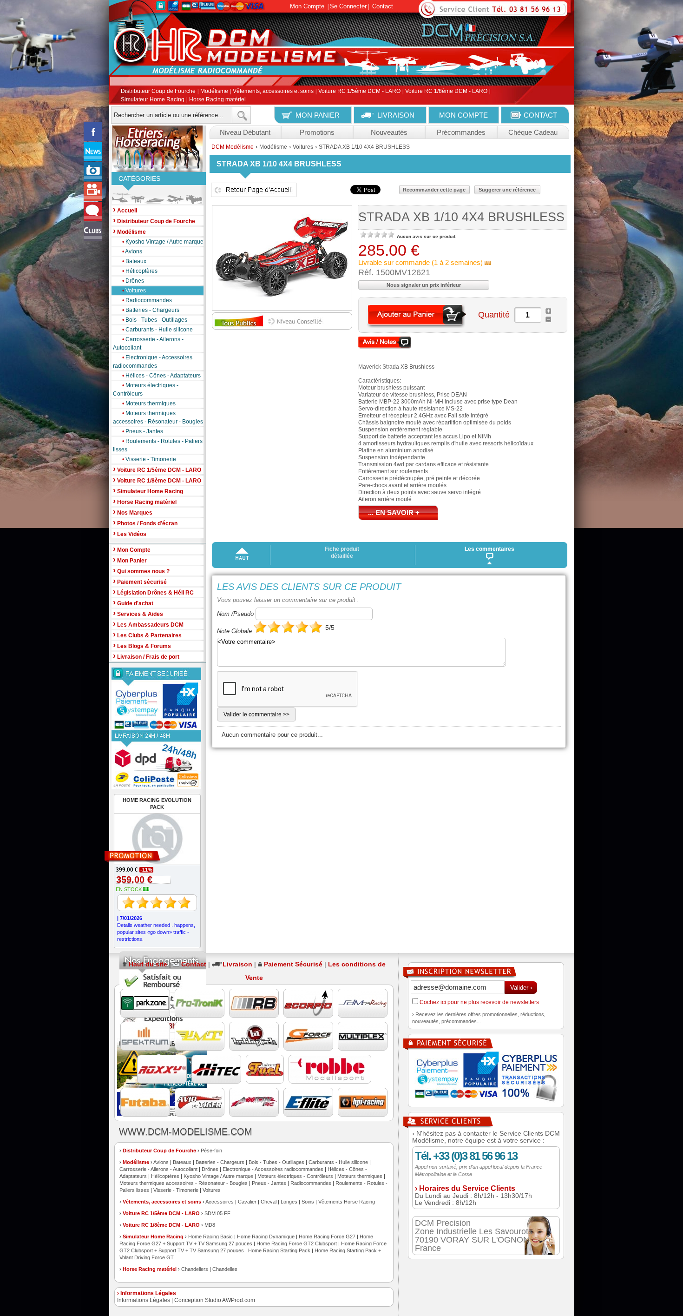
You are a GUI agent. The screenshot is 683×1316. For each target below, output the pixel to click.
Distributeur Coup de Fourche (158, 91)
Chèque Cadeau (533, 132)
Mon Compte (307, 6)
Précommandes (461, 132)
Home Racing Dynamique (266, 1236)
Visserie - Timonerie (149, 459)
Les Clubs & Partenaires (147, 634)
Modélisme (214, 91)
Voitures (134, 290)
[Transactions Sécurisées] (486, 1077)
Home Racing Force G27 (327, 1236)
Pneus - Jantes (142, 431)
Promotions (317, 132)
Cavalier (247, 1201)
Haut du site (148, 964)
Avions (132, 251)
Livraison (237, 964)
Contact (382, 6)
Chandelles (224, 1269)
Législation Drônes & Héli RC (153, 592)
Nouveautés (389, 132)
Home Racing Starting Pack (279, 1250)
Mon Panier (130, 559)
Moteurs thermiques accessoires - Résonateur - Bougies (158, 417)
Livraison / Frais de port (146, 656)
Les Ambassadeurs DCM (148, 624)
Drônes (133, 281)
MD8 (209, 1225)
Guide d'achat (133, 602)
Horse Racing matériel (217, 99)
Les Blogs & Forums (142, 645)
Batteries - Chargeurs (150, 310)
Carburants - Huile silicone (157, 329)
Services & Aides (138, 613)
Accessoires (219, 1201)
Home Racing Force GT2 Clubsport (296, 1243)
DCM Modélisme (232, 147)
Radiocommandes (147, 300)
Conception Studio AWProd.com (214, 1300)
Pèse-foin (211, 1150)
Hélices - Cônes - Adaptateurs (161, 375)
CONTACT (540, 115)
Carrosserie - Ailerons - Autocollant (148, 343)
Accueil (125, 209)
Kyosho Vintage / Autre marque (163, 241)
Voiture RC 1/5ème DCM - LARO (359, 91)
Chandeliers (194, 1269)
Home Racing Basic (210, 1236)
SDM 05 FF (217, 1213)
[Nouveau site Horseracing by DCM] (157, 149)
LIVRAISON (395, 115)
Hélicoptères (140, 271)
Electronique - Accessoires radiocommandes (152, 361)
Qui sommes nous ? (141, 570)
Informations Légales (143, 1300)
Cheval (268, 1201)
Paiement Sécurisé (293, 964)
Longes (289, 1201)
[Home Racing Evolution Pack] (153, 857)
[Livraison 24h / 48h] (157, 759)
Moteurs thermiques (149, 403)
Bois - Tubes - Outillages (154, 320)
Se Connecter (348, 6)
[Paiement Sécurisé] (157, 699)
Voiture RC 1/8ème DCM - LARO (446, 91)
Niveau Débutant (245, 132)
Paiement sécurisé (140, 581)
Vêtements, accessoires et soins (273, 91)
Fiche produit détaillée (342, 552)
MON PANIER (318, 115)
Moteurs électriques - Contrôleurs (145, 389)
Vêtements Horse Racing (346, 1201)
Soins (308, 1201)
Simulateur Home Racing (152, 99)
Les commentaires (489, 549)
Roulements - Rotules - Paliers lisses (158, 445)
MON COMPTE (463, 115)
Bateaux (134, 261)
